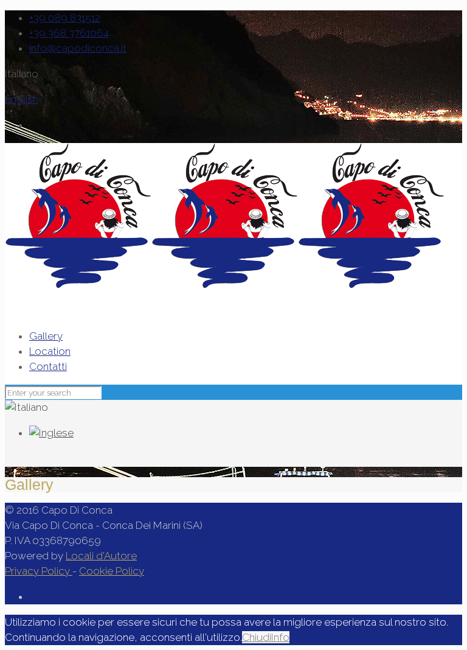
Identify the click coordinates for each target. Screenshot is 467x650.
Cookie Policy (111, 571)
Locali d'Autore (101, 556)
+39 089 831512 (64, 18)
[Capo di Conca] (225, 285)
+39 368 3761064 (69, 33)
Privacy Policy (38, 571)
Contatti (48, 366)
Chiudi (256, 637)
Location (50, 351)
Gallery (46, 336)
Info (280, 637)
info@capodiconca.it (77, 48)
